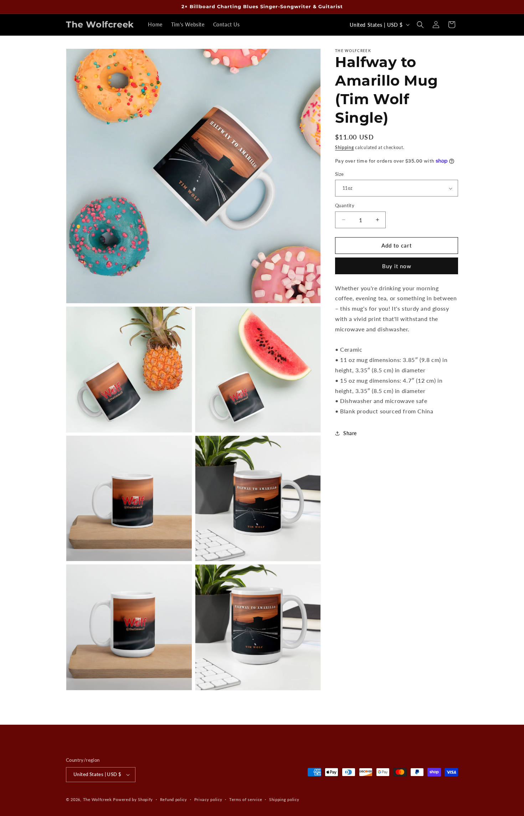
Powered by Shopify (133, 799)
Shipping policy (284, 799)
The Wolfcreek (97, 799)
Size (339, 174)
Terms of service (245, 799)
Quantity (344, 205)
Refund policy (173, 799)
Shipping (344, 147)
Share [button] (350, 433)
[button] (420, 24)
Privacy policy (208, 799)
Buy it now (396, 266)
